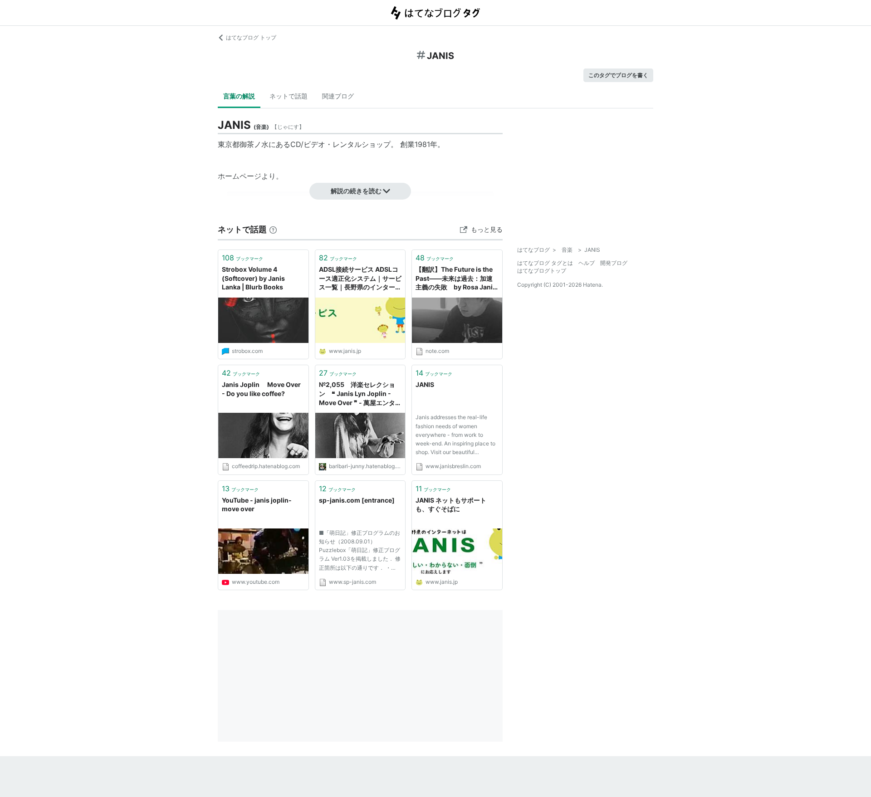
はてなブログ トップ (251, 37)
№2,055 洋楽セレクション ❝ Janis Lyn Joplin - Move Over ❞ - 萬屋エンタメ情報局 (360, 394)
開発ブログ (613, 262)
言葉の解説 (239, 96)
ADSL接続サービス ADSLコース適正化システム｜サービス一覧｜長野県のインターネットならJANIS (360, 278)
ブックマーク (242, 257)
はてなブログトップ (541, 270)
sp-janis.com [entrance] (357, 500)
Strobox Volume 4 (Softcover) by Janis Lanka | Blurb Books (253, 278)
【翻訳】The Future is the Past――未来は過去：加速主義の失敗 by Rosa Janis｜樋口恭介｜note (456, 278)
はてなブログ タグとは (545, 262)
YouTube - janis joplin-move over (257, 504)
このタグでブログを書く (618, 75)
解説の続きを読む (356, 191)
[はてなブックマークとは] (273, 229)
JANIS (425, 384)
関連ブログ (338, 96)
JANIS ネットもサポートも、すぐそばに (451, 504)
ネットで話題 (288, 96)
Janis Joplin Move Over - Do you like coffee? (261, 389)
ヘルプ (586, 262)
